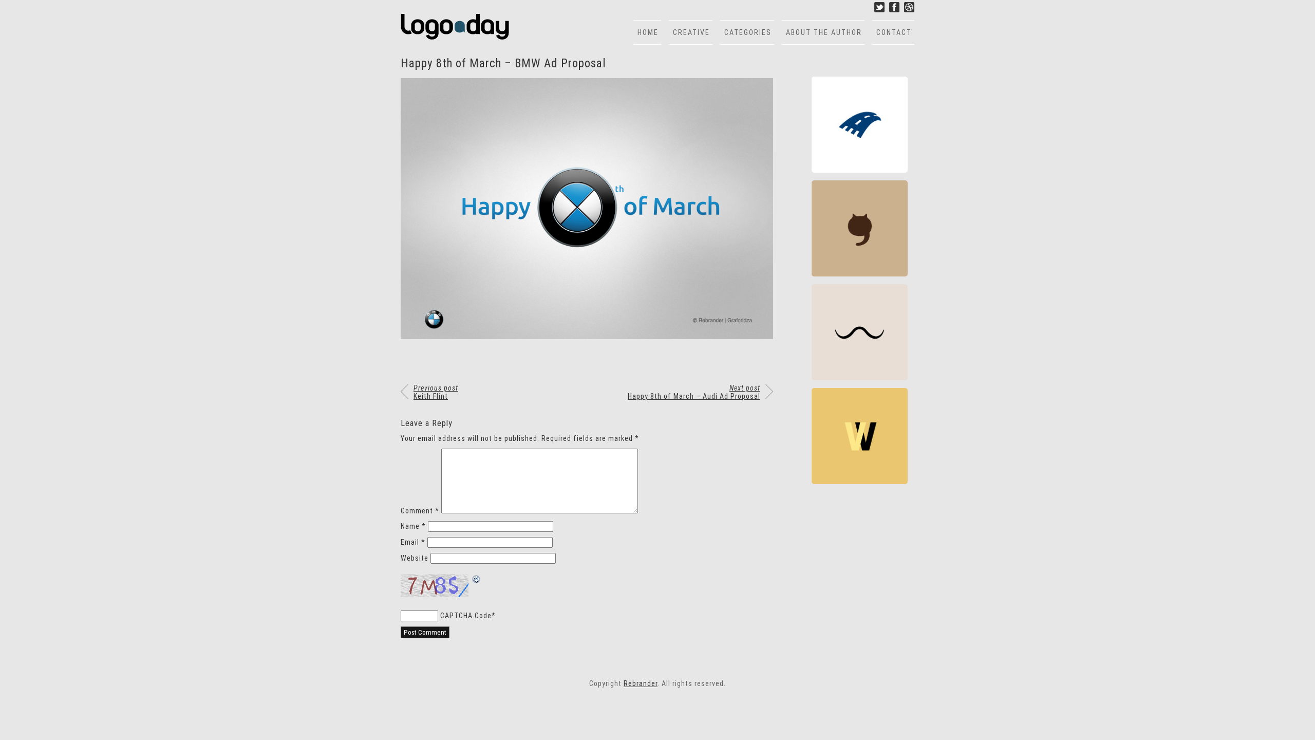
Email (413, 542)
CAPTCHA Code (466, 616)
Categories (748, 32)
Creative (691, 32)
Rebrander (641, 683)
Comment (420, 511)
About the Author (824, 32)
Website (414, 558)
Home (648, 32)
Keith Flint (436, 392)
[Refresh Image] (476, 580)
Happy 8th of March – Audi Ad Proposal (694, 392)
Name (413, 526)
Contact (894, 32)
